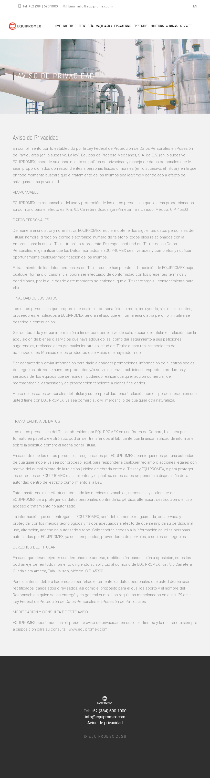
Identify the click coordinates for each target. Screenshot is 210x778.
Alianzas (171, 26)
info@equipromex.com (95, 6)
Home (57, 26)
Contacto (186, 26)
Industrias (157, 26)
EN (195, 6)
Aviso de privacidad (105, 722)
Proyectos (141, 26)
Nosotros (69, 26)
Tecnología (86, 26)
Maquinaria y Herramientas (113, 26)
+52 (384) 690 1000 (43, 6)
